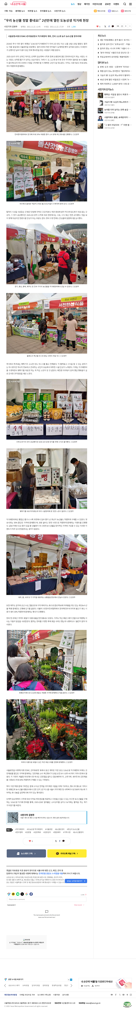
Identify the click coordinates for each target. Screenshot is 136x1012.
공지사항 (65, 994)
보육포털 (11, 985)
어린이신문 (97, 4)
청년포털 (53, 985)
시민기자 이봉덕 (109, 105)
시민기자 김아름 (109, 113)
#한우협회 (19, 832)
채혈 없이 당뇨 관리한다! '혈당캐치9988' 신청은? (115, 71)
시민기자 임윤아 (109, 97)
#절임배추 (57, 832)
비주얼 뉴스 (32, 11)
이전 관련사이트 (5, 985)
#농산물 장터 (59, 829)
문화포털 (32, 985)
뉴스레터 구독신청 (44, 994)
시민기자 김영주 (10, 26)
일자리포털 (22, 985)
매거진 (87, 4)
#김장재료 (37, 832)
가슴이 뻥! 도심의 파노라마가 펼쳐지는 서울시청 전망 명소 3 (115, 75)
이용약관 (56, 994)
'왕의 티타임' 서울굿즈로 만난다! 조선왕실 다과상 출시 (115, 53)
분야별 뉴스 (20, 11)
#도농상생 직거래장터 (35, 829)
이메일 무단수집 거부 (27, 994)
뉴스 (73, 4)
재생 (71, 980)
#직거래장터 (19, 829)
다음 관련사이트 (71, 985)
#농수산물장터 (78, 832)
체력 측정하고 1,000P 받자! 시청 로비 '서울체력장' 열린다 (115, 84)
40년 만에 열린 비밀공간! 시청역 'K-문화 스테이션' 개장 (115, 80)
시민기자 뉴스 (60, 11)
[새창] (26, 853)
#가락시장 (67, 832)
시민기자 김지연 (109, 128)
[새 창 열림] (127, 1002)
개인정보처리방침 (10, 994)
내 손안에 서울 (18, 3)
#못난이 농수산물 (73, 829)
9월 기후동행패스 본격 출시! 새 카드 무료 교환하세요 (115, 40)
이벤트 (116, 4)
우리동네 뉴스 (45, 11)
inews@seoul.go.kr (93, 1003)
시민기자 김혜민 (109, 120)
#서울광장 (48, 829)
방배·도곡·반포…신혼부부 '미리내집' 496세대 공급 (115, 67)
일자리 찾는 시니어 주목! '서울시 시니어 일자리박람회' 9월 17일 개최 (115, 48)
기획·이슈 (8, 11)
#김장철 (28, 832)
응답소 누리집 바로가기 (74, 881)
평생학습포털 (42, 985)
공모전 (108, 4)
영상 (79, 4)
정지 (68, 980)
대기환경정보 (64, 985)
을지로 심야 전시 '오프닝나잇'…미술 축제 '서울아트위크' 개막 (115, 44)
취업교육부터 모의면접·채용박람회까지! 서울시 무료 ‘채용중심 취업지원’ (115, 57)
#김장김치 (47, 832)
